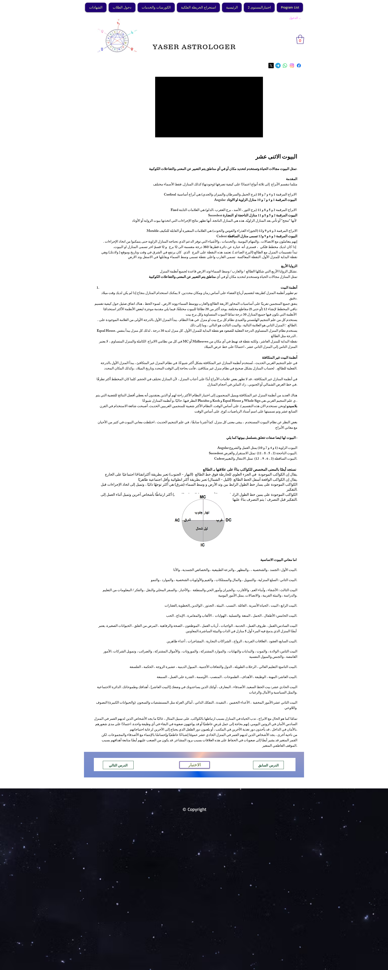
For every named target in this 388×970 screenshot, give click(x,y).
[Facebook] (299, 65)
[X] (271, 65)
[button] (300, 39)
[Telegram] (278, 65)
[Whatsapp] (285, 65)
